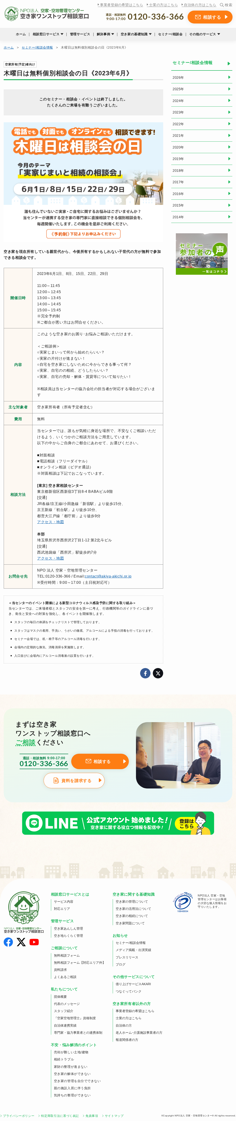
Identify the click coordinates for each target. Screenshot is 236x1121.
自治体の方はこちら (200, 5)
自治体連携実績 (65, 1025)
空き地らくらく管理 (68, 935)
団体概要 (60, 996)
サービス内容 (63, 901)
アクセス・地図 (50, 522)
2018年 (178, 170)
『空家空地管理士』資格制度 (75, 1018)
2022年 (178, 124)
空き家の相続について (132, 916)
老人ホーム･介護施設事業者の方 (139, 1032)
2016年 (178, 194)
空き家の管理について (132, 901)
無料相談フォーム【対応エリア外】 (80, 962)
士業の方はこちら (163, 5)
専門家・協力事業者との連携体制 (78, 1032)
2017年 (178, 182)
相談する (212, 17)
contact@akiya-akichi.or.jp (108, 576)
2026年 (178, 77)
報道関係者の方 (127, 1040)
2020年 (178, 147)
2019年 (178, 159)
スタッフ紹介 (63, 1011)
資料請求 (60, 970)
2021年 (178, 135)
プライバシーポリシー (18, 1116)
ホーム (21, 34)
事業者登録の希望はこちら (121, 5)
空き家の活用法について (133, 909)
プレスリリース (127, 957)
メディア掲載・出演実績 (133, 950)
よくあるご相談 (65, 977)
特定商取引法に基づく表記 (60, 1116)
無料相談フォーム (67, 955)
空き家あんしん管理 (68, 928)
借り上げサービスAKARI (133, 984)
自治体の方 (124, 1025)
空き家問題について (130, 923)
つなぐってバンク (129, 991)
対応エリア (62, 909)
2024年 (178, 101)
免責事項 (92, 1116)
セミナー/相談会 (170, 34)
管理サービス (80, 34)
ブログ (120, 964)
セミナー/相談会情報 (37, 47)
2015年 (178, 205)
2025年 (178, 89)
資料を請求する (76, 780)
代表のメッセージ (67, 1004)
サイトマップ (114, 1116)
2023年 (178, 112)
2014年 (178, 217)
